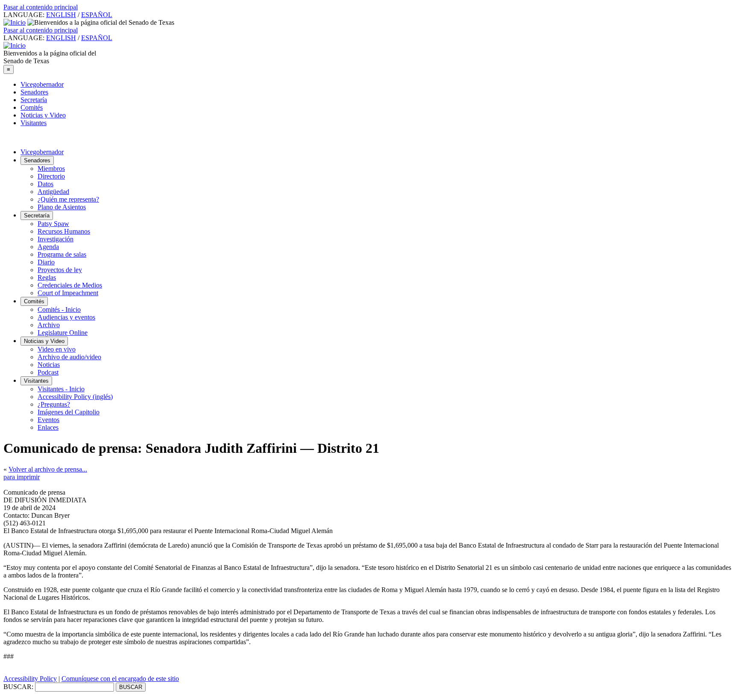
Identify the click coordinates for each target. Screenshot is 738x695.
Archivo (49, 324)
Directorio (51, 176)
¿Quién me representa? (68, 199)
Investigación (55, 239)
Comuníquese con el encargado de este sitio (120, 678)
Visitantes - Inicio (61, 389)
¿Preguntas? (54, 404)
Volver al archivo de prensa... (48, 469)
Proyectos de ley (60, 269)
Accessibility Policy (30, 678)
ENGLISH (61, 14)
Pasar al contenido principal (40, 7)
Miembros (51, 168)
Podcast (48, 372)
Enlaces (48, 427)
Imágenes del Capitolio (69, 412)
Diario (46, 262)
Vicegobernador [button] (42, 151)
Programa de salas (62, 254)
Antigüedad (53, 191)
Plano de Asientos (62, 207)
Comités (31, 107)
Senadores (34, 92)
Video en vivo (57, 349)
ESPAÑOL (96, 14)
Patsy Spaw (53, 223)
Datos (45, 184)
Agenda (48, 246)
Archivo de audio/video (69, 357)
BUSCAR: (18, 686)
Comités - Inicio (59, 309)
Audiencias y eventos (66, 317)
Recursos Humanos (64, 231)
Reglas (47, 277)
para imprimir (21, 477)
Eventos (48, 419)
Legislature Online (63, 332)
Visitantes (33, 122)
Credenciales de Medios (70, 285)
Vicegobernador (42, 84)
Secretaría (33, 99)
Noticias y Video (43, 115)
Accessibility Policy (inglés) (75, 396)
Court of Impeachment (68, 292)
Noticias (49, 364)
